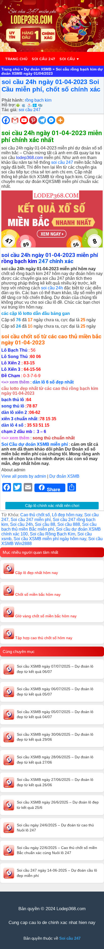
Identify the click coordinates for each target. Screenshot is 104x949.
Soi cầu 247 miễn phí (31, 519)
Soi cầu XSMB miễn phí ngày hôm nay (50, 538)
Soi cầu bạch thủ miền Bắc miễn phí (49, 526)
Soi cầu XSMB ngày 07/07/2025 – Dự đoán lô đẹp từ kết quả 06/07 (55, 669)
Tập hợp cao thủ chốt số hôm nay (43, 638)
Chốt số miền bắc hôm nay (37, 594)
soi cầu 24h (52, 288)
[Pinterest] (33, 120)
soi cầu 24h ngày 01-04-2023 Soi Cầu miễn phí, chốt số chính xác (51, 85)
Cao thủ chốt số (35, 515)
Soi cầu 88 (45, 524)
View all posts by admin (23, 476)
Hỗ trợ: (9, 105)
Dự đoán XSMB (37, 69)
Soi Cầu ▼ (69, 59)
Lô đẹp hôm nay (67, 515)
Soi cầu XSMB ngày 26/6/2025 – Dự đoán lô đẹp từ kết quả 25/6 (58, 805)
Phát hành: (13, 100)
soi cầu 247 (30, 109)
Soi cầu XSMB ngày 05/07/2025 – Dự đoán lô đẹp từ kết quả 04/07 (55, 714)
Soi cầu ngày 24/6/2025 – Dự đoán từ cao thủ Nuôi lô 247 (55, 828)
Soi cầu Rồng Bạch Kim (52, 534)
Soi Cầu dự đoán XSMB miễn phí (34, 444)
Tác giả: (10, 109)
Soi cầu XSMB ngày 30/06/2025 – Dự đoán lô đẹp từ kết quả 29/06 (55, 737)
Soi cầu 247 (43, 59)
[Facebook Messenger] (51, 120)
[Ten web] (52, 26)
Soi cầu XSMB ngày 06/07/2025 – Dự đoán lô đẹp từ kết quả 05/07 (55, 691)
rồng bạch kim (38, 100)
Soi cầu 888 (68, 524)
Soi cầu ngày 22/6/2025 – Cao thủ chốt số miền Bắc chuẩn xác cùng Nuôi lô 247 (57, 850)
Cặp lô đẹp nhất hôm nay (36, 573)
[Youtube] (24, 120)
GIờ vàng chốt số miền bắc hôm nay (45, 616)
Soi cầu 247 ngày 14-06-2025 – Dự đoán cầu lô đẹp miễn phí (57, 873)
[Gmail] (15, 120)
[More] (60, 120)
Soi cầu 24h (21, 524)
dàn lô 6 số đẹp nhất (53, 382)
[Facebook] (6, 120)
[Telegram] (42, 120)
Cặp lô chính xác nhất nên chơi (52, 505)
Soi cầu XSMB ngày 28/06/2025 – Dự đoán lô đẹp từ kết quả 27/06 (55, 759)
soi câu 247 (62, 162)
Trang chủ (16, 59)
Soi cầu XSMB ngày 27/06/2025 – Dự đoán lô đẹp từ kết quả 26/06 (55, 782)
